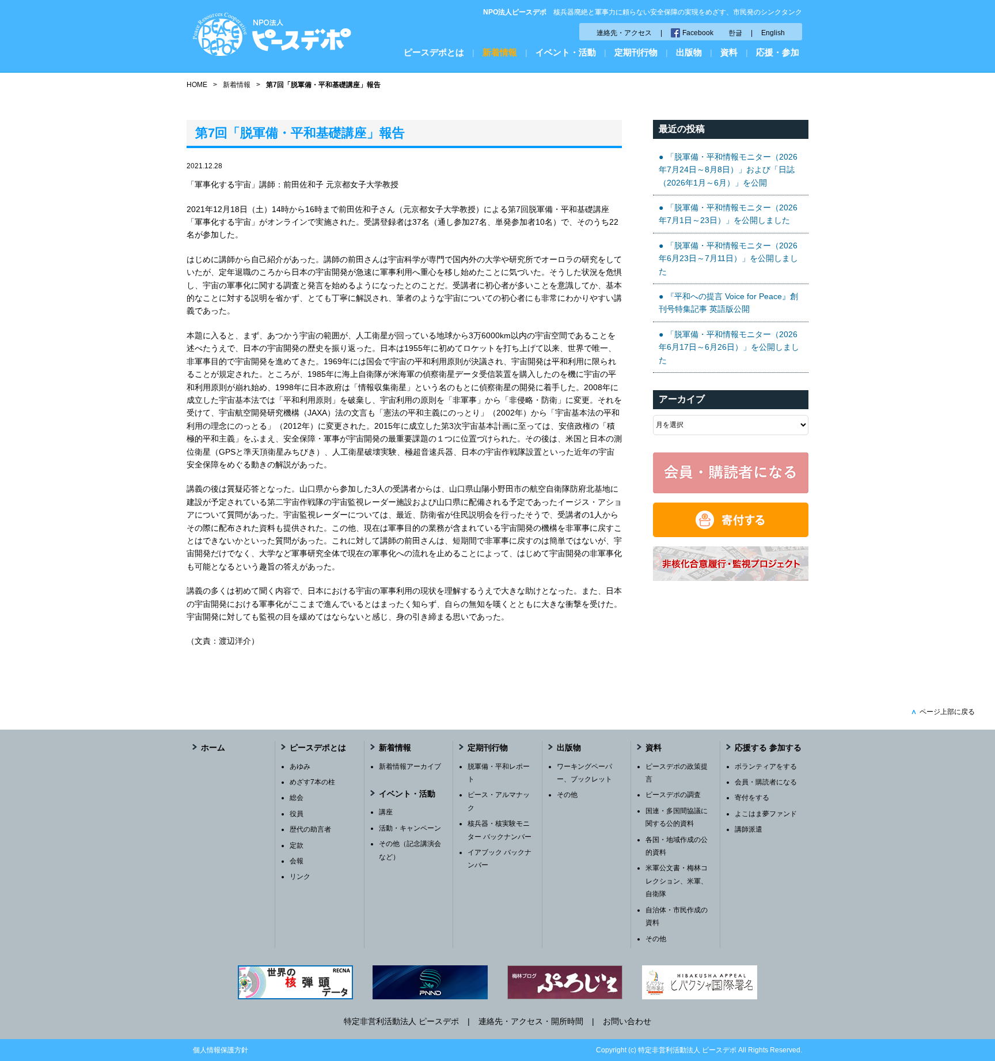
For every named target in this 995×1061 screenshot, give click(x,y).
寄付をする (752, 798)
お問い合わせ (627, 1021)
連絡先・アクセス (624, 33)
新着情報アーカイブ (410, 766)
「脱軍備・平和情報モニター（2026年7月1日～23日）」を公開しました (728, 214)
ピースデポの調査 (673, 795)
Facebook (697, 33)
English (773, 33)
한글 (735, 33)
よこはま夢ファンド (766, 814)
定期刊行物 (636, 52)
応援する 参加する (768, 747)
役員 (296, 814)
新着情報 (500, 52)
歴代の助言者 (310, 829)
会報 (296, 861)
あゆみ (300, 766)
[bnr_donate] (730, 534)
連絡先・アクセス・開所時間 (530, 1021)
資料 (729, 52)
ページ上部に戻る (943, 712)
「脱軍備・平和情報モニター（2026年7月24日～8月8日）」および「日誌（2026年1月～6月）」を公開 (728, 169)
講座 (386, 812)
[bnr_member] (730, 490)
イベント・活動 (566, 52)
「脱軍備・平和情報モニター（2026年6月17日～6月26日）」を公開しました (729, 347)
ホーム (213, 747)
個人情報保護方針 (220, 1050)
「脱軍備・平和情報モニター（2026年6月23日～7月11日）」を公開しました (728, 258)
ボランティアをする (766, 766)
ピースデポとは (434, 52)
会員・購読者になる (766, 782)
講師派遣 (748, 829)
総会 (296, 798)
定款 (296, 845)
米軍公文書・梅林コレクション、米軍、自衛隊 (676, 881)
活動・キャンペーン (410, 828)
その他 (567, 795)
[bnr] (730, 578)
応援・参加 (777, 52)
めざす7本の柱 (312, 782)
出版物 (689, 52)
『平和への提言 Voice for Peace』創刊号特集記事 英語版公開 (728, 303)
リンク (300, 877)
